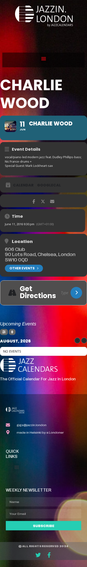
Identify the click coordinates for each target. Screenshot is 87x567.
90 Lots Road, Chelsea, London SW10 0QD (40, 256)
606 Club (15, 249)
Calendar (23, 185)
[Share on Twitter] (43, 201)
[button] (43, 59)
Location (22, 241)
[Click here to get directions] (76, 293)
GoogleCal (49, 185)
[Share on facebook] (34, 201)
